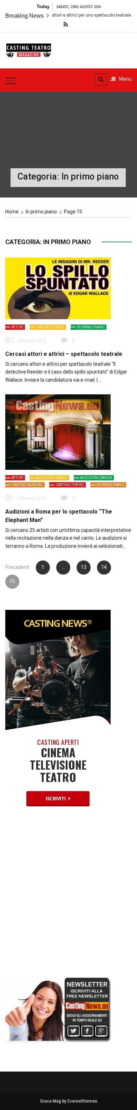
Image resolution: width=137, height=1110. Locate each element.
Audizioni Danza (96, 478)
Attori (17, 327)
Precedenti (17, 567)
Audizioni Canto (51, 478)
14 (104, 567)
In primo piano (91, 327)
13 (83, 567)
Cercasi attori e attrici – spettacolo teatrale (63, 354)
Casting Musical (27, 485)
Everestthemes (82, 1101)
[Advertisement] (68, 898)
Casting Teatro (50, 327)
